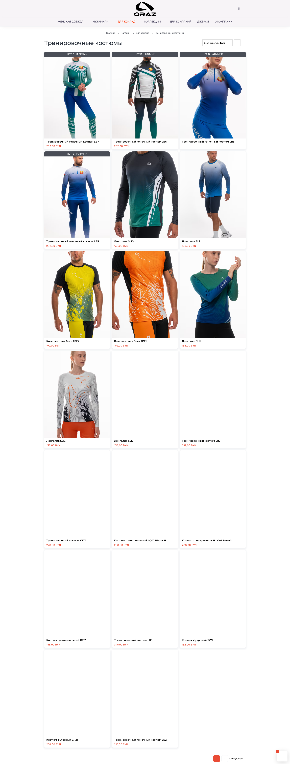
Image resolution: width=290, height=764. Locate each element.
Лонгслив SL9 (191, 241)
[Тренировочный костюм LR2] (213, 394)
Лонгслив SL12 (123, 440)
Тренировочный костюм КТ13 (66, 540)
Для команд (142, 33)
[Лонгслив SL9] (213, 194)
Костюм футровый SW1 (197, 640)
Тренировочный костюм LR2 (201, 440)
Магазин (125, 33)
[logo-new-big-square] (145, 2)
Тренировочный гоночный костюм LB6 (140, 141)
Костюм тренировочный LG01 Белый (207, 540)
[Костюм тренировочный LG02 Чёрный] (145, 493)
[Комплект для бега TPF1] (145, 294)
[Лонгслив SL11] (213, 294)
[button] (233, 8)
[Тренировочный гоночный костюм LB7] (77, 95)
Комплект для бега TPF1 (130, 341)
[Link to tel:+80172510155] (50, 9)
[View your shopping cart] (244, 8)
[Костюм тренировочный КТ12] (77, 593)
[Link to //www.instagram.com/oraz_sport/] (54, 9)
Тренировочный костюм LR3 (133, 640)
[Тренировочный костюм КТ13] (77, 493)
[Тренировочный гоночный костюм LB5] (213, 95)
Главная (110, 33)
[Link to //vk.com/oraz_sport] (64, 9)
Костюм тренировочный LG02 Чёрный (140, 540)
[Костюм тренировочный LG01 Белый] (213, 493)
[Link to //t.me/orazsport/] (59, 9)
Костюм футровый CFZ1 (62, 739)
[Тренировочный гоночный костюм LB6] (145, 95)
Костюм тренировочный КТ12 (66, 640)
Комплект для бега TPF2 (62, 341)
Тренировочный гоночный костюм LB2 (140, 739)
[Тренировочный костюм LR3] (145, 593)
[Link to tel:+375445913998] (45, 9)
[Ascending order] (237, 43)
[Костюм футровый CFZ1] (77, 693)
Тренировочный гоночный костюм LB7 (72, 141)
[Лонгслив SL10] (145, 194)
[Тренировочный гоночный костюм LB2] (145, 693)
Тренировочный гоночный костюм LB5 (208, 141)
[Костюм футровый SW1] (213, 593)
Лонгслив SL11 (191, 341)
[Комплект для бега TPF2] (77, 294)
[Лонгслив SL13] (77, 394)
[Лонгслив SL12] (145, 394)
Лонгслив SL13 (56, 440)
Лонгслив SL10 (124, 241)
